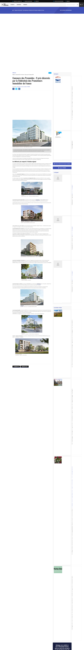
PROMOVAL (28, 86)
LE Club (50, 72)
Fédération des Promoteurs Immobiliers (22, 86)
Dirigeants (25, 4)
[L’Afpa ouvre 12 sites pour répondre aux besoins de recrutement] (62, 603)
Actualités (12, 4)
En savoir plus (16, 366)
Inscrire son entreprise (28, 1)
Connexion (68, 1)
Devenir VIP (37, 1)
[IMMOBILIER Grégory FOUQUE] (62, 238)
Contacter (62, 163)
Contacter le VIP (24, 366)
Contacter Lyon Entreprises (59, 1)
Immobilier (14, 72)
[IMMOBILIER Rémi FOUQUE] (62, 195)
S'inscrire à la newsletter (18, 1)
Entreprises (19, 4)
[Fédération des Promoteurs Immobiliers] (62, 103)
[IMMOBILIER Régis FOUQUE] (62, 282)
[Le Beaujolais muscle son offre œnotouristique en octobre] (62, 344)
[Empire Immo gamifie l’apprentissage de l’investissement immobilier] (62, 417)
